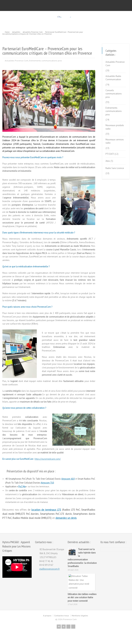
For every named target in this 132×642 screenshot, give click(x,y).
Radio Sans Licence (115, 168)
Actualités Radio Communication (113, 78)
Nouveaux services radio (115, 141)
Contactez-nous (61, 615)
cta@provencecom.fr (49, 568)
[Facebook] (68, 627)
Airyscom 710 (47, 482)
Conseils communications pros (114, 94)
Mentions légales (80, 615)
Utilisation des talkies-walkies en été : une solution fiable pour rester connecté (82, 597)
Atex (108, 161)
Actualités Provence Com (16, 60)
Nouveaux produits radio (115, 127)
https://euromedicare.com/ (48, 458)
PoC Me (22, 486)
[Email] (59, 627)
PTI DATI (110, 153)
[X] (64, 627)
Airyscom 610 (68, 478)
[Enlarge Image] (48, 70)
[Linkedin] (73, 627)
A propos (47, 615)
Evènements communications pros (45, 60)
